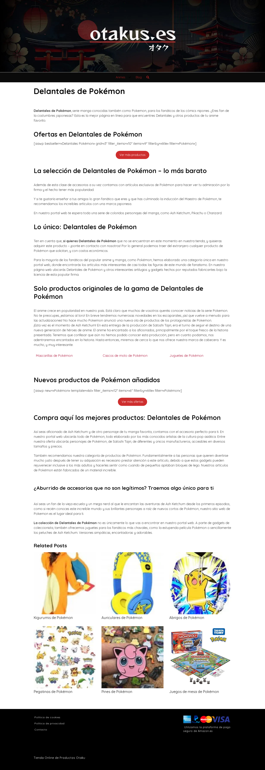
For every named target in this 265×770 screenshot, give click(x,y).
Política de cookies (47, 717)
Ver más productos (132, 155)
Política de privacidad (49, 723)
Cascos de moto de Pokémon (125, 356)
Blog (139, 77)
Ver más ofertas (132, 401)
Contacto (40, 729)
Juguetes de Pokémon (186, 356)
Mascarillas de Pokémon (54, 356)
